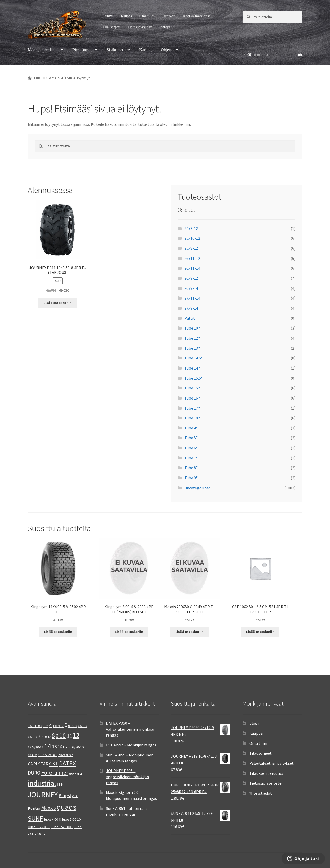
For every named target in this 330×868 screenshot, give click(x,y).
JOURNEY (43, 794)
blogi (254, 723)
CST (53, 763)
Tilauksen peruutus (266, 773)
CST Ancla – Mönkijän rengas (131, 744)
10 (62, 735)
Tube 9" (191, 477)
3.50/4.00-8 (35, 726)
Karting (145, 50)
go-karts (75, 773)
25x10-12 (192, 238)
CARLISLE (67, 755)
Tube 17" (192, 408)
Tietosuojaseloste (140, 27)
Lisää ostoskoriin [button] (58, 302)
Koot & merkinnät (196, 16)
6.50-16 (32, 737)
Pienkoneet (81, 50)
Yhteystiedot (260, 793)
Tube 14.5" (193, 358)
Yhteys (165, 27)
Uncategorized (197, 487)
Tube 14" (192, 368)
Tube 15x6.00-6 (62, 827)
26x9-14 (191, 288)
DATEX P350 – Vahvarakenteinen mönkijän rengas (130, 729)
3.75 (45, 726)
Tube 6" (191, 447)
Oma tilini (146, 16)
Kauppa (126, 16)
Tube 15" (192, 387)
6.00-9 (72, 725)
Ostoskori (169, 16)
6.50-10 (82, 726)
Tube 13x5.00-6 (39, 827)
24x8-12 (191, 228)
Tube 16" (192, 398)
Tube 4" (191, 428)
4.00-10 (57, 726)
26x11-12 (192, 258)
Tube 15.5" (193, 378)
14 (47, 746)
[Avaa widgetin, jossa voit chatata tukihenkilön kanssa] (303, 859)
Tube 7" (191, 457)
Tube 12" (192, 338)
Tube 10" (192, 328)
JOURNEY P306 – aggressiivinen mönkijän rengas (127, 776)
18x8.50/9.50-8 (47, 755)
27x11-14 (192, 298)
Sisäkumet (114, 50)
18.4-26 (32, 755)
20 (60, 755)
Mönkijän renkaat (42, 50)
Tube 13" (192, 348)
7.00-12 (46, 737)
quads (66, 807)
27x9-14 (191, 308)
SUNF (35, 818)
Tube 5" (191, 437)
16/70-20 (77, 747)
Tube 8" (191, 467)
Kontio (34, 808)
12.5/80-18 (36, 747)
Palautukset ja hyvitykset (271, 763)
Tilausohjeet (111, 27)
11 (69, 736)
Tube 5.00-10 (71, 819)
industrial (42, 783)
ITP (60, 784)
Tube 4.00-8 (52, 819)
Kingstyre (68, 795)
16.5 (66, 747)
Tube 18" (192, 417)
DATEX (67, 763)
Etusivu (108, 16)
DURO (34, 773)
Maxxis (48, 807)
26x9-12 (191, 278)
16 (60, 747)
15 (54, 746)
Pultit (189, 318)
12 (76, 735)
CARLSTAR (38, 764)
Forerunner (54, 772)
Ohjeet (166, 50)
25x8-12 (191, 248)
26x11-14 (192, 268)
